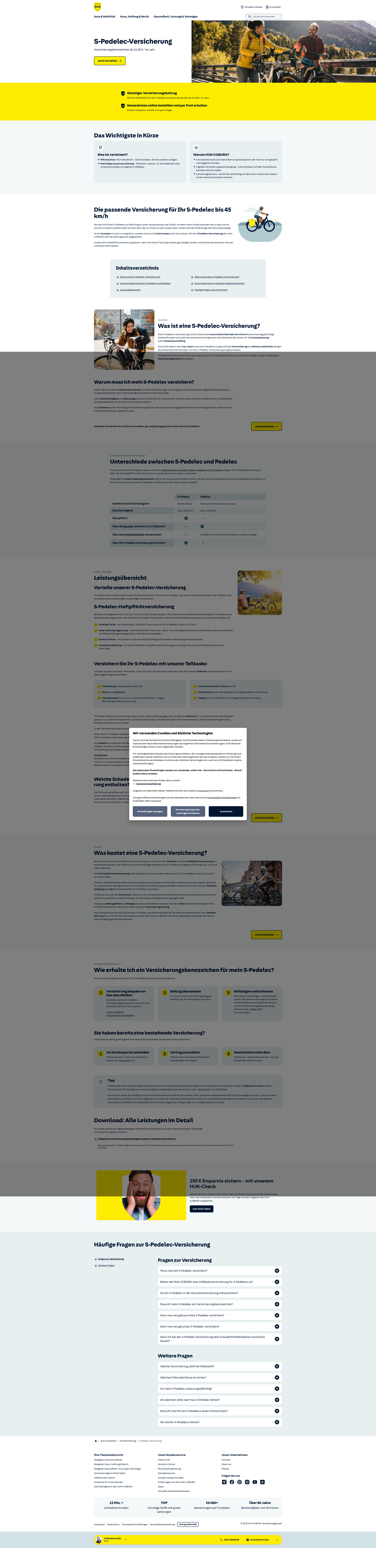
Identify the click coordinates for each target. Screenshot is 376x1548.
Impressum (203, 790)
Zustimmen (226, 811)
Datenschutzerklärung (148, 784)
